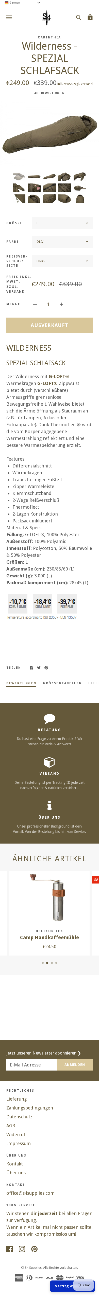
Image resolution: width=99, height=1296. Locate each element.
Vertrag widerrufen (72, 1286)
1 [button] (43, 963)
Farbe (12, 242)
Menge (13, 304)
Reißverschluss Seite (16, 261)
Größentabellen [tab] (62, 683)
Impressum (18, 1143)
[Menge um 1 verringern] (35, 304)
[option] (49, 134)
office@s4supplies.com (30, 1193)
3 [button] (52, 963)
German (14, 2)
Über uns (16, 1172)
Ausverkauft (49, 325)
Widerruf (15, 1134)
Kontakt (14, 1163)
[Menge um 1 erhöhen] (61, 304)
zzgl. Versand (83, 84)
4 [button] (56, 963)
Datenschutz (19, 1116)
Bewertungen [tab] (21, 683)
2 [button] (47, 963)
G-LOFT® (59, 376)
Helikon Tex (49, 931)
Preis (18, 284)
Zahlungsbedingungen (29, 1107)
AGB (10, 1125)
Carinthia (49, 37)
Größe (14, 223)
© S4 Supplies (31, 1268)
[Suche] (78, 17)
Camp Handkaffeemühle (49, 938)
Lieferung (16, 1099)
